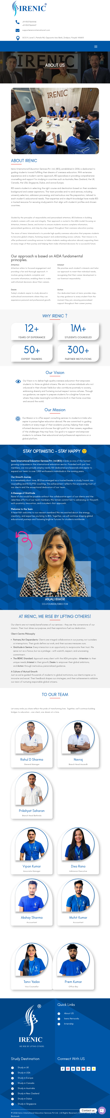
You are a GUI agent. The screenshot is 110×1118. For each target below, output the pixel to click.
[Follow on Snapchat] (94, 1069)
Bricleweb (15, 1116)
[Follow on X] (78, 1069)
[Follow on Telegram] (89, 1069)
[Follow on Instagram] (68, 1069)
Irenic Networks (71, 1018)
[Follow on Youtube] (83, 1069)
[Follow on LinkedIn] (73, 1069)
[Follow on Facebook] (63, 1069)
